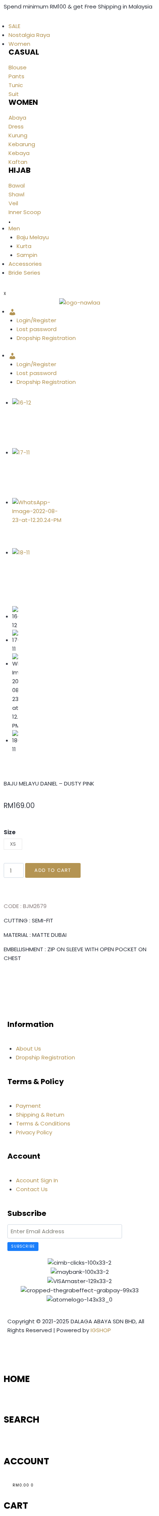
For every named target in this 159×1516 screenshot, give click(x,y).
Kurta (24, 246)
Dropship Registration (46, 338)
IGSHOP (101, 1330)
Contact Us (32, 1189)
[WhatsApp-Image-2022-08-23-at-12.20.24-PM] (37, 523)
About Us (28, 1048)
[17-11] (37, 473)
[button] (6, 980)
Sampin (27, 255)
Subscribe (23, 1246)
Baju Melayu (33, 237)
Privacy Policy (34, 1132)
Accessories (25, 264)
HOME (17, 1379)
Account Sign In (37, 1180)
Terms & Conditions (43, 1123)
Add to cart (52, 870)
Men (14, 228)
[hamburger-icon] (3, 19)
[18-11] (37, 573)
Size (10, 832)
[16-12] (37, 423)
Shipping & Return (40, 1114)
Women (19, 44)
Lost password (37, 329)
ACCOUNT (26, 1461)
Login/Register (36, 320)
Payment (28, 1106)
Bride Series (24, 272)
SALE (14, 26)
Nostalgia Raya (29, 35)
